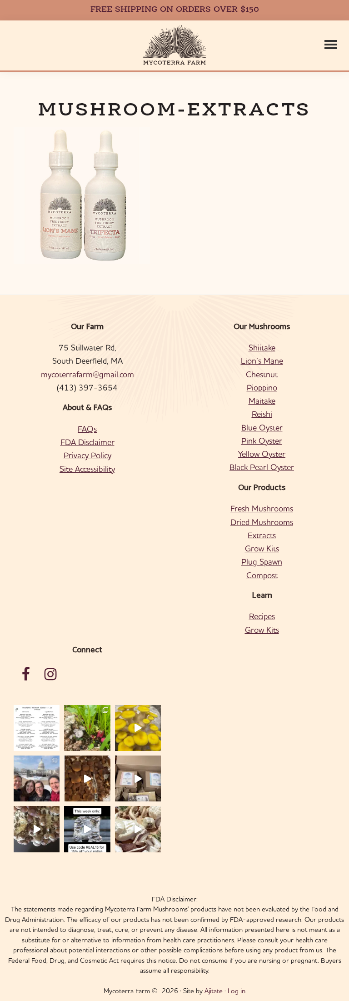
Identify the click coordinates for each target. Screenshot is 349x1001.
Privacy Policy (87, 455)
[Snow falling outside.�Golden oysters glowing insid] (138, 728)
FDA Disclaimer (87, 442)
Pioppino (262, 387)
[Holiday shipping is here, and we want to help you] (37, 829)
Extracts (262, 535)
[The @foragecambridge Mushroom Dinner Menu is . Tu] (37, 728)
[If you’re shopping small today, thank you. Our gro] (87, 829)
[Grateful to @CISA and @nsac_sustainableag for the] (37, 778)
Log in (236, 990)
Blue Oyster (262, 427)
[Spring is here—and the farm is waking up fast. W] (87, 728)
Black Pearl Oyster (261, 467)
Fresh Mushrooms (261, 508)
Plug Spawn (261, 561)
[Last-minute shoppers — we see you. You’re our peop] (138, 778)
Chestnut (262, 374)
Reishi (262, 414)
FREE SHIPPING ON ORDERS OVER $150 (174, 10)
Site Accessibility (87, 469)
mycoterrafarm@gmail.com (87, 374)
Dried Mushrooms (261, 522)
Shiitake (262, 347)
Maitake (262, 400)
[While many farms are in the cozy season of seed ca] (87, 778)
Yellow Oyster (261, 454)
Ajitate (213, 990)
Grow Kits (262, 548)
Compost (262, 575)
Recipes (262, 616)
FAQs (87, 429)
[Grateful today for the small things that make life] (138, 829)
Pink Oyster (261, 440)
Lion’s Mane (262, 360)
